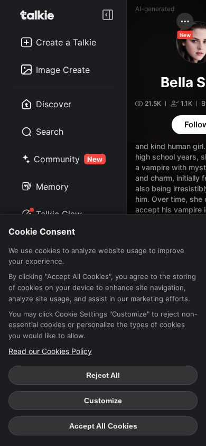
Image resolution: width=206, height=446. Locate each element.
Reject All (103, 375)
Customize (103, 400)
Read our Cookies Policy (50, 351)
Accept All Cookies (103, 426)
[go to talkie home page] (40, 14)
